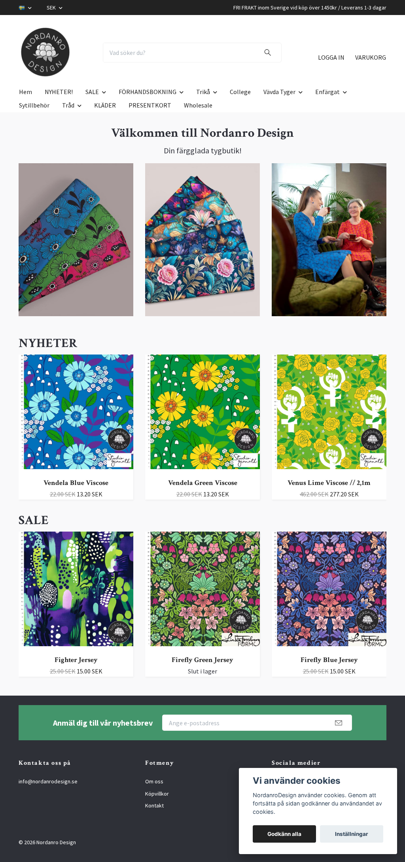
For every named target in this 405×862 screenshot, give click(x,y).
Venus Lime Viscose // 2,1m (329, 482)
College (240, 92)
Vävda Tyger (279, 92)
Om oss (154, 781)
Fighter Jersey (76, 659)
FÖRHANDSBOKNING (147, 92)
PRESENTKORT (150, 105)
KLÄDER (105, 105)
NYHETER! (59, 92)
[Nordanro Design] (45, 52)
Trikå (203, 92)
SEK (52, 7)
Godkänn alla (284, 834)
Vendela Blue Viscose (76, 482)
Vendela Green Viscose (202, 482)
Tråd (68, 105)
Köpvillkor (157, 793)
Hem (25, 92)
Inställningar (351, 834)
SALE (92, 92)
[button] (35, 432)
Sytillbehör (34, 105)
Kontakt (154, 805)
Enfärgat (327, 92)
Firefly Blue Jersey (329, 659)
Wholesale (198, 105)
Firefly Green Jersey (202, 659)
